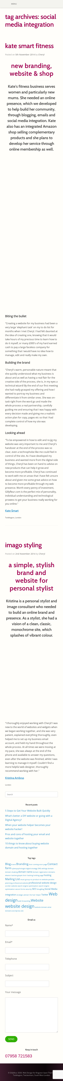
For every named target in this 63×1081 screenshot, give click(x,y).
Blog (8, 864)
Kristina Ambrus (14, 778)
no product (34, 879)
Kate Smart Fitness (29, 46)
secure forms (20, 889)
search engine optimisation (28, 886)
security (29, 889)
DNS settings (42, 868)
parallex (51, 879)
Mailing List (12, 879)
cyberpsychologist (19, 868)
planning (8, 883)
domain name (25, 871)
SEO (34, 888)
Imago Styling (23, 545)
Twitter (44, 894)
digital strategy (31, 868)
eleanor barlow (11, 875)
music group (25, 879)
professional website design (43, 882)
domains (51, 872)
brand (13, 864)
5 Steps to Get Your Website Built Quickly (27, 810)
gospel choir (22, 875)
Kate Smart (12, 510)
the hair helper (35, 895)
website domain (41, 907)
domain (51, 868)
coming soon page (40, 864)
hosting (47, 875)
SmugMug (40, 889)
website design (19, 906)
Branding (22, 864)
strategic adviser (23, 895)
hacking (30, 875)
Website (37, 900)
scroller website (11, 886)
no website (43, 879)
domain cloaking (11, 872)
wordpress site (17, 911)
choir (31, 864)
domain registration (40, 872)
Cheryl (41, 54)
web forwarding (24, 901)
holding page (38, 875)
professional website (20, 883)
